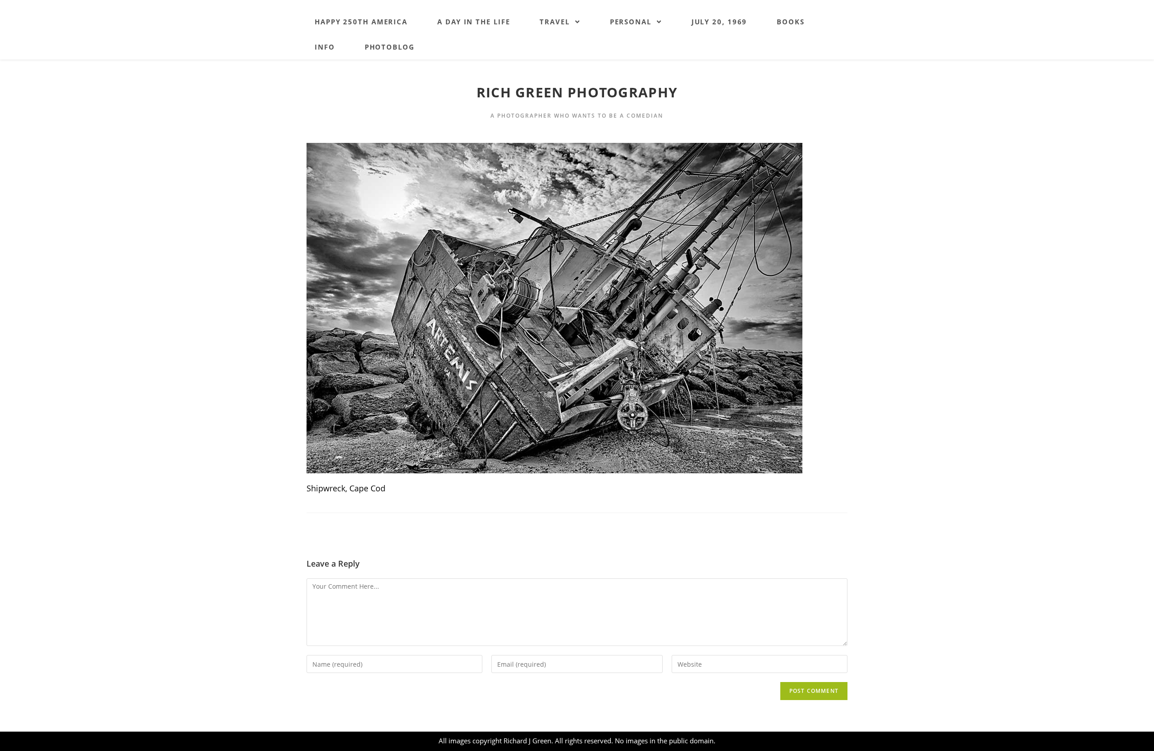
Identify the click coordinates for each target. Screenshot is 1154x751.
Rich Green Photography (577, 92)
